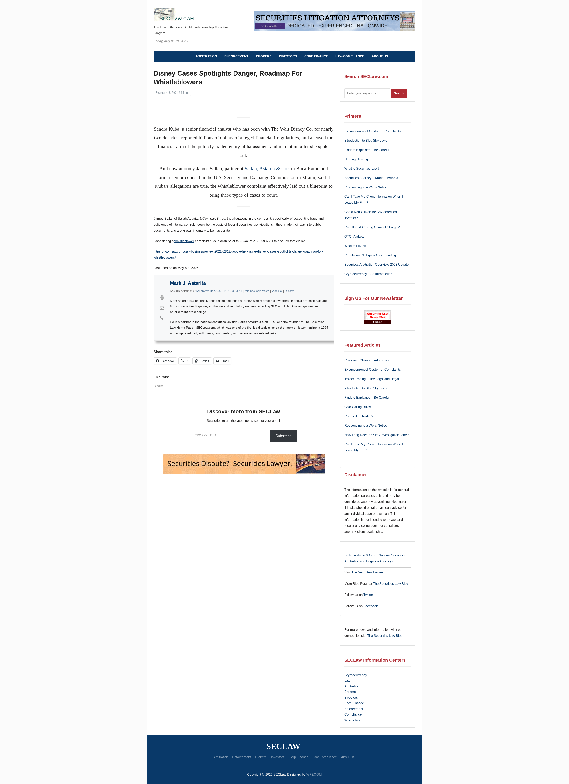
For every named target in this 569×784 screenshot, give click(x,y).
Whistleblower (354, 720)
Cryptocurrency (355, 675)
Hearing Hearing (356, 159)
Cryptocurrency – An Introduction (368, 274)
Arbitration (206, 56)
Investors (288, 56)
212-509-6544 (233, 291)
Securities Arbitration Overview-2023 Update (376, 264)
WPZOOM (314, 774)
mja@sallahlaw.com (257, 291)
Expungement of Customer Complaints (372, 131)
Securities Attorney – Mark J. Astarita (371, 178)
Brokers (263, 56)
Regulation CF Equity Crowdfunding (370, 255)
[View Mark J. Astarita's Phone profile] (162, 318)
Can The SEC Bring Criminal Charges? (372, 227)
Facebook (370, 606)
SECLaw (283, 746)
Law (347, 680)
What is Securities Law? (361, 168)
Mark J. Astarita (188, 283)
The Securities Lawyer (367, 572)
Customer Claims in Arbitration (366, 360)
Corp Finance (316, 56)
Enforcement (236, 56)
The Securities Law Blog (390, 583)
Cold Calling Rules (357, 407)
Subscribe (284, 436)
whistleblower (184, 241)
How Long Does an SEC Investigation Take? (376, 435)
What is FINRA (355, 246)
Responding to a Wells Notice (365, 187)
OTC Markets (354, 236)
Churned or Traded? (358, 416)
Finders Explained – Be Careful (366, 150)
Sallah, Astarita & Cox (267, 168)
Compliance (353, 714)
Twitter (368, 595)
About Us (380, 56)
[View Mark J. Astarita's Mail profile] (162, 308)
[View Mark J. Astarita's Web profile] (162, 297)
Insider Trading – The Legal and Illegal (371, 379)
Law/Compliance (349, 56)
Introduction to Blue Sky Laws (365, 140)
